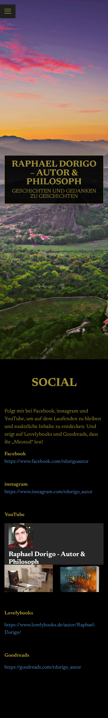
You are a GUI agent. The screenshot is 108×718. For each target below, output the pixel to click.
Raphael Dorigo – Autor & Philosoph (54, 173)
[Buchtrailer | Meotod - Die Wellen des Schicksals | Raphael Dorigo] (79, 578)
